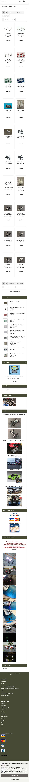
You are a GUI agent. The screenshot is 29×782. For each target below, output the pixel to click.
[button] (3, 12)
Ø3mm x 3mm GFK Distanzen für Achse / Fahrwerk (8, 215)
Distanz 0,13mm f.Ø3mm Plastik (20, 162)
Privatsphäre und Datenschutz (7, 693)
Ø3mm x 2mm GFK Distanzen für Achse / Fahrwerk (21, 215)
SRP (2, 722)
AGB (2, 691)
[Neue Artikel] (25, 363)
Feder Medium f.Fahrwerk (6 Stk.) (21, 35)
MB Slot (2, 720)
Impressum (3, 681)
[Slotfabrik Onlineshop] (3, 2)
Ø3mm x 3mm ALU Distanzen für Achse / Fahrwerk (21, 266)
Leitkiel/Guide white (21, 111)
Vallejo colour (3, 709)
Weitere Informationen (14, 779)
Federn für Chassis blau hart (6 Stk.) (20, 86)
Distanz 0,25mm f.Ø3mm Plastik (8, 162)
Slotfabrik (3, 703)
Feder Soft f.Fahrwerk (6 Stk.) (8, 35)
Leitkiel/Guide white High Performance (21, 189)
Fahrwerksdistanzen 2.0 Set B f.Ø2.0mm (8, 188)
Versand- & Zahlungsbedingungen (7, 686)
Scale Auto (3, 714)
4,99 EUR (14, 381)
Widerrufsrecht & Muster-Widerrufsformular (9, 688)
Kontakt (2, 683)
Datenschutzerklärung (23, 772)
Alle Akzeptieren (14, 775)
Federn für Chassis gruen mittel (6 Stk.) (8, 86)
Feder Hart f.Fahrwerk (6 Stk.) (8, 61)
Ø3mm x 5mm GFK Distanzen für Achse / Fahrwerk (8, 266)
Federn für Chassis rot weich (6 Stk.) (20, 61)
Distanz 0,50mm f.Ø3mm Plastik (20, 137)
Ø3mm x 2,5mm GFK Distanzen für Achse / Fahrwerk (8, 240)
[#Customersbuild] (14, 370)
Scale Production (4, 716)
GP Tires (3, 718)
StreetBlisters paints (5, 707)
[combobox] (12, 12)
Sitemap (5, 668)
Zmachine (3, 712)
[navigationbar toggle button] (27, 2)
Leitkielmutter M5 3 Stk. (8, 137)
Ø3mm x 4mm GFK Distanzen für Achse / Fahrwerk (21, 240)
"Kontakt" (14, 549)
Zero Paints (3, 705)
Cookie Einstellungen (5, 695)
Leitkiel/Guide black (8, 111)
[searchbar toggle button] (20, 2)
